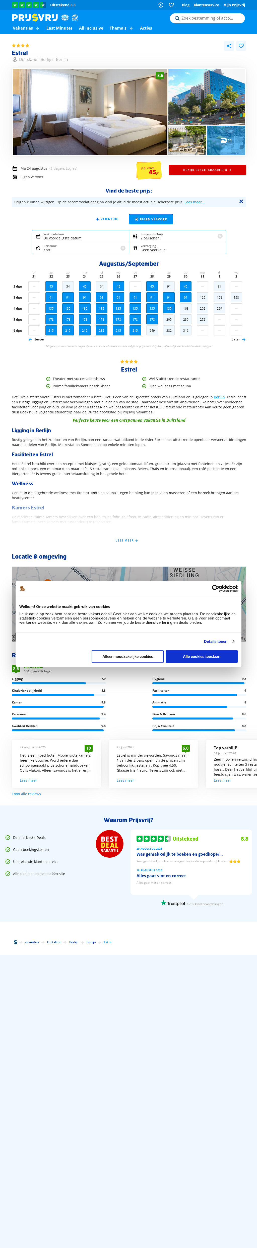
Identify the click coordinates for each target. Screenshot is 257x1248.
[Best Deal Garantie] (109, 844)
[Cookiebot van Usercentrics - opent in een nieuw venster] (216, 588)
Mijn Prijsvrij (234, 5)
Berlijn (47, 59)
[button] (37, 28)
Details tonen (215, 641)
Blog (185, 5)
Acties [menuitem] (146, 28)
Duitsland (28, 59)
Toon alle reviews (26, 793)
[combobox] (207, 18)
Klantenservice (206, 5)
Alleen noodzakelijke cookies (127, 656)
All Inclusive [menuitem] (91, 28)
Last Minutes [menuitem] (59, 28)
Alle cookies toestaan (201, 656)
